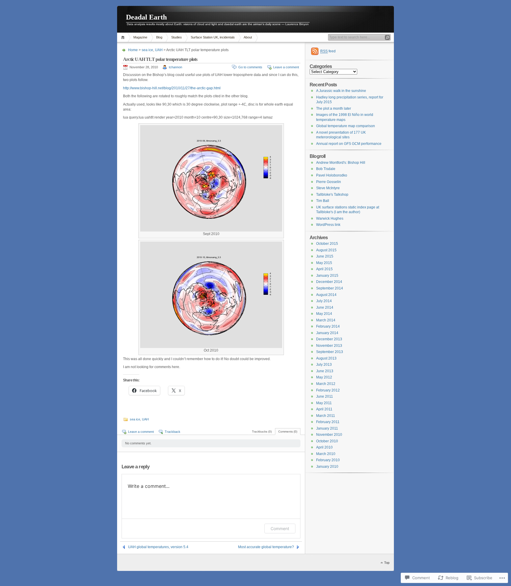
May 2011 (324, 403)
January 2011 (327, 428)
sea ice (147, 50)
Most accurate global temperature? (266, 547)
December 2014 (329, 282)
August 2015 (326, 250)
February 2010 (328, 460)
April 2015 (324, 269)
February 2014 (328, 326)
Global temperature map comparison (345, 126)
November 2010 (329, 435)
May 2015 (324, 263)
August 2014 (326, 295)
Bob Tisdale (325, 169)
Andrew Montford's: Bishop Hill (340, 163)
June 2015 (324, 256)
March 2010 (325, 454)
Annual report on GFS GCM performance (348, 144)
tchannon (175, 67)
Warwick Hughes (329, 218)
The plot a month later (333, 108)
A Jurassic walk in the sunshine (341, 91)
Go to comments (250, 67)
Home (123, 37)
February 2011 (327, 422)
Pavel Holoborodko (331, 175)
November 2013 (329, 346)
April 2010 (324, 447)
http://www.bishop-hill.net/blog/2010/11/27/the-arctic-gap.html (172, 88)
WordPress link (328, 225)
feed (328, 51)
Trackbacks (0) (262, 431)
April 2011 (324, 409)
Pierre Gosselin (328, 182)
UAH (159, 50)
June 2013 (324, 371)
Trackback (172, 431)
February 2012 (328, 390)
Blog (159, 37)
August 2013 (326, 358)
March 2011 (325, 416)
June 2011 (324, 396)
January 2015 (327, 275)
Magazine (140, 37)
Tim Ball (322, 201)
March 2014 (325, 320)
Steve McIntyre (328, 188)
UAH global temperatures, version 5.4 (158, 547)
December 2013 (329, 339)
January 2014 (327, 333)
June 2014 (324, 307)
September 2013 (329, 352)
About (248, 37)
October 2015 (327, 244)
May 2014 (324, 314)
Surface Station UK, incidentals (213, 37)
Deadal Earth (146, 17)
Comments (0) (287, 431)
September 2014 (329, 288)
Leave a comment (286, 67)
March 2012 (325, 384)
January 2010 (327, 466)
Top (386, 562)
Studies (176, 37)
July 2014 (324, 301)
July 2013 (324, 364)
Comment (280, 528)
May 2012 (324, 377)
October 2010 (327, 441)
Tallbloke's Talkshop (332, 194)
